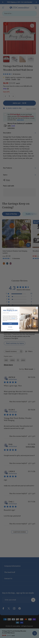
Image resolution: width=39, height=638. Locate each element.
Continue (10, 323)
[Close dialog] (37, 308)
